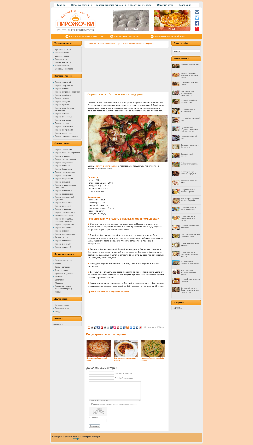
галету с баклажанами (107, 166)
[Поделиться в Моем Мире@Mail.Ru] (111, 327)
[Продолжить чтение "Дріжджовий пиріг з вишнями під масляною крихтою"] (176, 256)
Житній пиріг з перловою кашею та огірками (190, 199)
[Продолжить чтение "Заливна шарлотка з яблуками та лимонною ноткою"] (176, 77)
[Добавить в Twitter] (134, 327)
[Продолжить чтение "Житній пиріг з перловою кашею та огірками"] (176, 203)
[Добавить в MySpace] (124, 327)
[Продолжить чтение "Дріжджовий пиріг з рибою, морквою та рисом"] (176, 219)
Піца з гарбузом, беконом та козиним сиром (190, 235)
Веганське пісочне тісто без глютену (190, 146)
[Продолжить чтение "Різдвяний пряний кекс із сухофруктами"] (176, 103)
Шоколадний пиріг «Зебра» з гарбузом (188, 173)
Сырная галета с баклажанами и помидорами (135, 44)
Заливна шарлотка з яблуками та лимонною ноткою (189, 75)
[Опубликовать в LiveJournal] (108, 327)
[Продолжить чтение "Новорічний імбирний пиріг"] (176, 140)
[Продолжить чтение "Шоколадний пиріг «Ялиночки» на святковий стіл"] (176, 94)
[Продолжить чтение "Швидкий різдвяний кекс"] (176, 68)
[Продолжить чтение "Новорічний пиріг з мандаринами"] (176, 113)
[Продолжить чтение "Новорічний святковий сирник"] (176, 85)
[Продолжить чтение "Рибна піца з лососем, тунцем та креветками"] (176, 166)
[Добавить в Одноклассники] (127, 327)
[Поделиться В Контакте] (137, 327)
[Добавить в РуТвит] (131, 327)
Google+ (76, 439)
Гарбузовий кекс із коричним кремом (188, 191)
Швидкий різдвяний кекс (190, 64)
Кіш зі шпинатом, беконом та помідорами (190, 262)
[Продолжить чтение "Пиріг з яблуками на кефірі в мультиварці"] (176, 211)
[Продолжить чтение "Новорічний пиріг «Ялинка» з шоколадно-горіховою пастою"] (176, 131)
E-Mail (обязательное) (124, 378)
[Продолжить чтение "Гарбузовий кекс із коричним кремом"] (176, 193)
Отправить (94, 426)
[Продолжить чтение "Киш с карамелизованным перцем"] (126, 357)
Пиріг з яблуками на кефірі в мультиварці (188, 208)
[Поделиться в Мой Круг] (121, 327)
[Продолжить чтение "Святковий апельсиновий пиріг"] (176, 122)
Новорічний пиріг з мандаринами (188, 110)
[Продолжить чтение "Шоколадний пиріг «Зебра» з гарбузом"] (176, 176)
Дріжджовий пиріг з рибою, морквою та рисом (188, 218)
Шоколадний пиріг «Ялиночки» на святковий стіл (187, 93)
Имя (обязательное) (123, 373)
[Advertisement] (126, 69)
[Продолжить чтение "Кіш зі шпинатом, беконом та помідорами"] (176, 265)
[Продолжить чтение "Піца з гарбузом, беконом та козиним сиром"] (176, 238)
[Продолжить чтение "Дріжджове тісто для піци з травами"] (176, 247)
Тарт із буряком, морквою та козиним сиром (188, 272)
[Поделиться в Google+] (102, 327)
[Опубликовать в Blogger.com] (89, 327)
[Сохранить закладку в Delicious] (95, 327)
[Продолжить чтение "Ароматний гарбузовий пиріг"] (176, 184)
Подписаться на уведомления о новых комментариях (114, 404)
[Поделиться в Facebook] (98, 327)
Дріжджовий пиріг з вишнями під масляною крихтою (189, 254)
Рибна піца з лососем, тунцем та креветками (189, 164)
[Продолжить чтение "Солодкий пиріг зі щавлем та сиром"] (176, 283)
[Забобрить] (92, 327)
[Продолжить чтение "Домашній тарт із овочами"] (176, 157)
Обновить (95, 418)
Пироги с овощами (106, 44)
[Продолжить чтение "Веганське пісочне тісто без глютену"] (176, 148)
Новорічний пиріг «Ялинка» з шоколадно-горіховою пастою (190, 129)
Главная (92, 44)
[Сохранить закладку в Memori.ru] (114, 327)
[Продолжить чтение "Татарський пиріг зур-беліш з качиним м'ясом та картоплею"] (176, 291)
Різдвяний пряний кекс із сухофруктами (190, 101)
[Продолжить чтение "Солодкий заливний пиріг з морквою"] (176, 229)
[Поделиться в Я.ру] (140, 327)
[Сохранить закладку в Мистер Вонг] (118, 327)
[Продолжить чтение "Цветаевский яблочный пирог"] (99, 357)
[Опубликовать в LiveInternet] (105, 327)
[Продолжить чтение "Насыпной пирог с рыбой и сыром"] (153, 357)
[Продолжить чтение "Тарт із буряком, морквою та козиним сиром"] (176, 273)
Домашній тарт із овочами (187, 155)
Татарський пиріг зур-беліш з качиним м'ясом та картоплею (190, 290)
